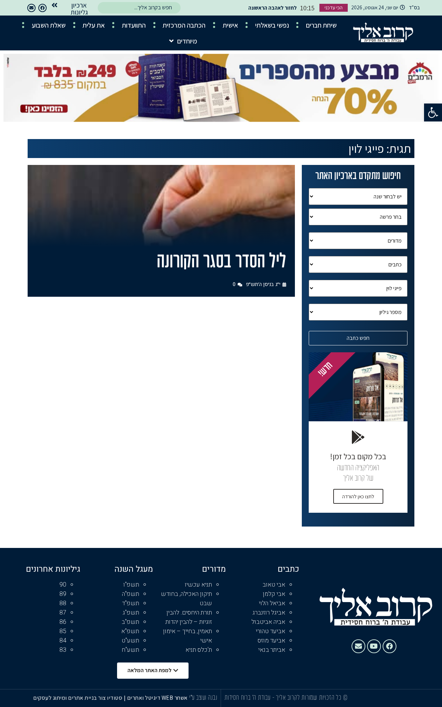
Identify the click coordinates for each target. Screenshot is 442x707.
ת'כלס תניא (198, 650)
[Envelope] (31, 8)
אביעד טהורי (270, 631)
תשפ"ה (130, 594)
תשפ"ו (131, 584)
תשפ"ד (130, 603)
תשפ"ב (130, 622)
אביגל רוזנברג (268, 612)
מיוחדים (187, 41)
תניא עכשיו (198, 584)
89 (62, 594)
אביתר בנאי (271, 650)
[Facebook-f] (42, 8)
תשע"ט (130, 640)
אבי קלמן (274, 594)
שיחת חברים (321, 25)
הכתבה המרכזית (184, 25)
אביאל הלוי (272, 603)
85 (62, 631)
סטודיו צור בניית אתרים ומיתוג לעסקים (77, 697)
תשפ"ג (131, 612)
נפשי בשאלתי (272, 25)
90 (62, 584)
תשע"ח (130, 650)
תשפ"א (130, 631)
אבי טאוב (273, 584)
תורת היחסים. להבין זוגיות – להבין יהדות (188, 617)
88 (62, 603)
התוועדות (134, 25)
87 (62, 612)
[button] (433, 112)
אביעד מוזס (271, 640)
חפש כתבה (358, 338)
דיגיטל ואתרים (144, 697)
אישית (230, 25)
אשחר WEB (175, 697)
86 (62, 622)
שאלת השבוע (49, 25)
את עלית (94, 25)
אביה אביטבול (268, 622)
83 (62, 650)
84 (62, 640)
